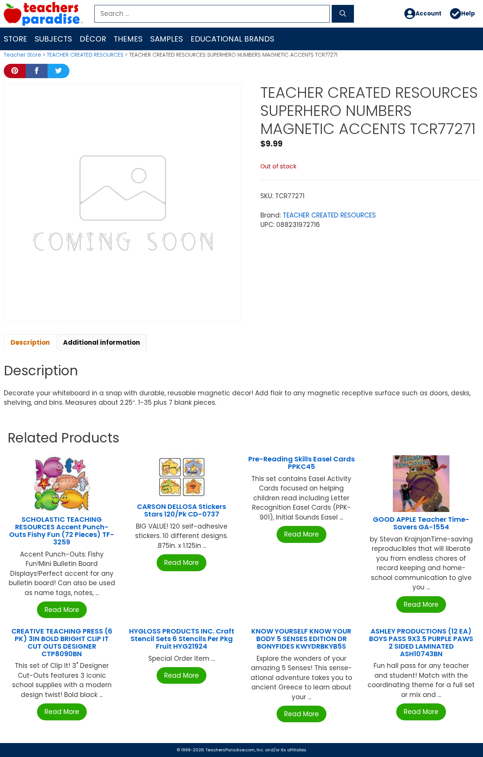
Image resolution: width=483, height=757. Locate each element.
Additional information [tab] (101, 342)
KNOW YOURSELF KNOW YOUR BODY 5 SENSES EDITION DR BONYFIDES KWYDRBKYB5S (301, 638)
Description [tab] (30, 342)
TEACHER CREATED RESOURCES (85, 55)
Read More (62, 609)
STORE (15, 39)
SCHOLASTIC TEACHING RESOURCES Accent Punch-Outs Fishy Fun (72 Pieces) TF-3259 (61, 530)
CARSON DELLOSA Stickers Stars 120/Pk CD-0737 (181, 510)
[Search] (343, 14)
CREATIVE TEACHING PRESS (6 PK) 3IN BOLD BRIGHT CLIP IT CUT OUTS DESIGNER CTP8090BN (61, 642)
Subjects (53, 39)
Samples (166, 39)
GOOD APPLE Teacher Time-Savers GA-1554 (421, 523)
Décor (93, 39)
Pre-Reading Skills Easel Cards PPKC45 (301, 462)
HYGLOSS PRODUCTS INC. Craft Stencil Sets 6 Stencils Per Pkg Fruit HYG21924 (181, 638)
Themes (128, 39)
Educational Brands (232, 39)
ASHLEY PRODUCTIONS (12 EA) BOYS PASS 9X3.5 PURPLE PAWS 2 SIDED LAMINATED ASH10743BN (421, 642)
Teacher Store (22, 55)
